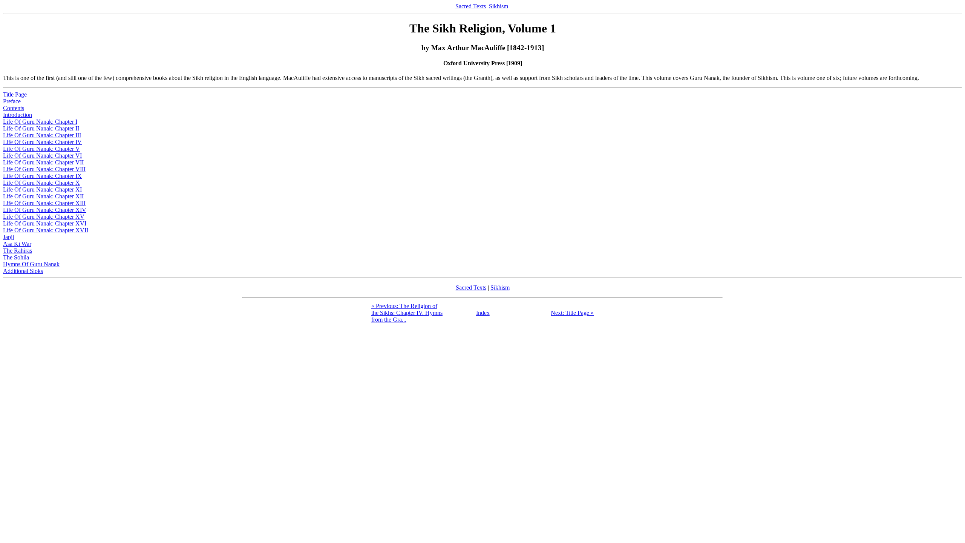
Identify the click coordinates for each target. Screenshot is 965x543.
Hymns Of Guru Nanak (31, 264)
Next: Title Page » (572, 313)
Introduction (17, 115)
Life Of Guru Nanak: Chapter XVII (45, 230)
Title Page (15, 94)
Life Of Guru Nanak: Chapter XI (42, 189)
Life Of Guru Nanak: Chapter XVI (44, 223)
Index (483, 313)
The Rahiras (17, 250)
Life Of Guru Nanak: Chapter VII (43, 162)
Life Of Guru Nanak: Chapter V (41, 149)
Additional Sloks (23, 271)
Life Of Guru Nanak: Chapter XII (43, 196)
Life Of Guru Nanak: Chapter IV (42, 142)
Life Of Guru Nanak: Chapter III (42, 135)
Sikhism (498, 6)
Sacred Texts (470, 6)
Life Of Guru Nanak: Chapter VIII (44, 169)
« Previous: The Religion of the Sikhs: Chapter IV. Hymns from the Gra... (407, 313)
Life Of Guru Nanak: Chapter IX (42, 176)
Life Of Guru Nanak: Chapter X (41, 182)
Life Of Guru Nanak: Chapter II (41, 128)
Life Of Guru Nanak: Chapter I (40, 121)
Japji (8, 237)
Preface (12, 101)
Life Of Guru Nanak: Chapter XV (43, 216)
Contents (13, 108)
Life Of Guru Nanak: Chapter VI (42, 155)
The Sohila (16, 257)
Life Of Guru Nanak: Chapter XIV (44, 210)
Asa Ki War (17, 244)
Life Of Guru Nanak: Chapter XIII (44, 203)
